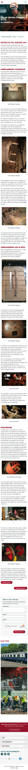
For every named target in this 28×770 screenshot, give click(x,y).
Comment (5, 606)
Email (4, 619)
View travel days (14, 729)
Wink (17, 768)
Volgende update (20, 588)
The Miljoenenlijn (7, 742)
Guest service (6, 746)
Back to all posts (7, 36)
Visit (3, 737)
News (14, 36)
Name (4, 614)
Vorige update (7, 582)
